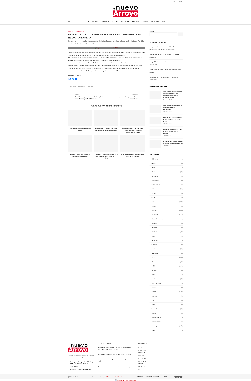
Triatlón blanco (167, 317)
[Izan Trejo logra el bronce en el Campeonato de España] (80, 143)
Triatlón (167, 313)
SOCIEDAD (105, 21)
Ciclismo (167, 189)
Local (167, 257)
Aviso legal (140, 376)
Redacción (78, 44)
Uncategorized (80, 31)
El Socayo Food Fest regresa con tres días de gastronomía (173, 142)
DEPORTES (136, 21)
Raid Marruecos (167, 283)
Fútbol (167, 236)
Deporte (90, 86)
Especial (167, 227)
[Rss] (77, 2)
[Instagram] (73, 2)
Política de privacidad (152, 376)
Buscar (152, 31)
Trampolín (167, 309)
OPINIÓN (145, 21)
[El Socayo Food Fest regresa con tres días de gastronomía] (155, 144)
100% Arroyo (167, 159)
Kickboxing (167, 253)
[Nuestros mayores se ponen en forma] (80, 118)
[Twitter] (71, 2)
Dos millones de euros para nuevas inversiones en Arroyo (172, 131)
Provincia (167, 279)
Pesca (167, 274)
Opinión (167, 266)
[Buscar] (180, 34)
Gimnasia (167, 244)
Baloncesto (167, 176)
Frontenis (167, 232)
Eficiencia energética (167, 219)
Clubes (167, 193)
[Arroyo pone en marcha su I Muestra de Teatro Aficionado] (155, 109)
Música (167, 262)
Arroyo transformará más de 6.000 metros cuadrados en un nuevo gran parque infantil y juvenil (172, 94)
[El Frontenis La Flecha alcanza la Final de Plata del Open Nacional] (106, 118)
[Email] (75, 2)
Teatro (167, 300)
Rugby (167, 287)
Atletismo (167, 172)
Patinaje (167, 270)
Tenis (167, 304)
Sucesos (167, 296)
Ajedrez (167, 163)
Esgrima (167, 223)
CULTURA (115, 21)
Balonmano (167, 180)
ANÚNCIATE (155, 21)
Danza (167, 206)
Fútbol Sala (167, 240)
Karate (167, 249)
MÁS (163, 21)
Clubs (167, 197)
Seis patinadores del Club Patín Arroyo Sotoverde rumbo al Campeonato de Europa (132, 130)
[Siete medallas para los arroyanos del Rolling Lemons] (132, 143)
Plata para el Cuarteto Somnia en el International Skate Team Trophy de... (106, 156)
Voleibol (167, 330)
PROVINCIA (95, 21)
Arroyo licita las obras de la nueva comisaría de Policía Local (172, 119)
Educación (167, 214)
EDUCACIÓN (125, 21)
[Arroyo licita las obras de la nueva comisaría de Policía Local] (155, 120)
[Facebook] (68, 2)
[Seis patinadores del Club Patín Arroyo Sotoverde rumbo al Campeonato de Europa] (132, 118)
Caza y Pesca (167, 184)
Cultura (167, 202)
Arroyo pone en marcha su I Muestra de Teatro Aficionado (172, 107)
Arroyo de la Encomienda (77, 86)
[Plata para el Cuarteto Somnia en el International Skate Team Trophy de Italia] (106, 143)
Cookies (164, 376)
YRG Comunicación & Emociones (115, 377)
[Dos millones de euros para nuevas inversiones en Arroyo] (155, 132)
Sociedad (167, 291)
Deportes (70, 31)
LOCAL (87, 21)
